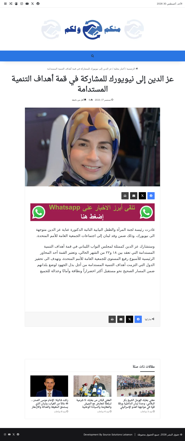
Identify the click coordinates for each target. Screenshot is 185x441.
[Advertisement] (92, 290)
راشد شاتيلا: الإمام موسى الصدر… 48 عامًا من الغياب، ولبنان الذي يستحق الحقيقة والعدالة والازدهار (49, 404)
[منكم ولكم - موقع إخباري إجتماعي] (92, 29)
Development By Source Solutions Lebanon (108, 434)
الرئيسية (131, 68)
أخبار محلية (119, 68)
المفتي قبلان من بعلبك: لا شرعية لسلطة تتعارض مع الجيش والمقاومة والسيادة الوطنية (93, 404)
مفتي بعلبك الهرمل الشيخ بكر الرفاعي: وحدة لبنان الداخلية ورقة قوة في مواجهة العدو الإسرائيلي (136, 404)
